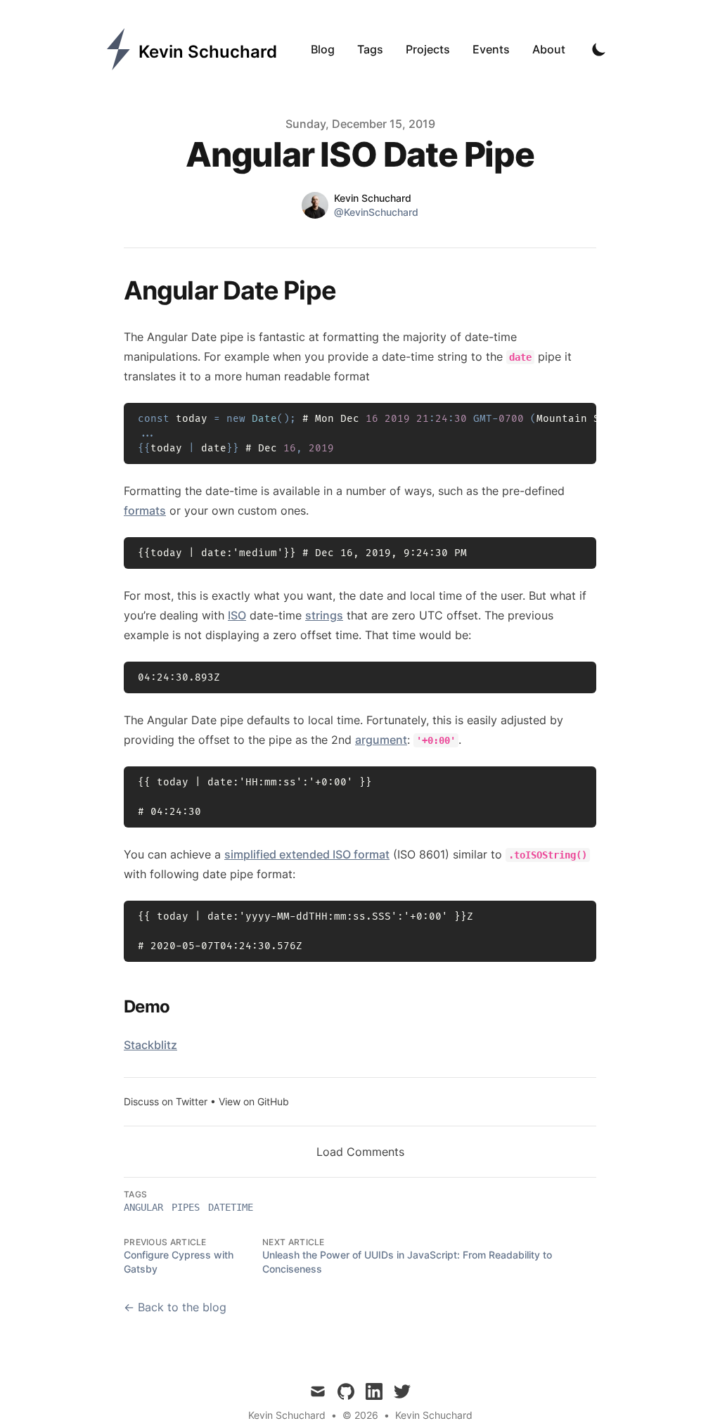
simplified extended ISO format (307, 854)
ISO (237, 615)
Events (491, 49)
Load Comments (360, 1152)
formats (145, 510)
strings (324, 615)
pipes (186, 1207)
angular (143, 1207)
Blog (323, 49)
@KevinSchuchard (376, 212)
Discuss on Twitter (165, 1101)
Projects (428, 49)
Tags (370, 49)
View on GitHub (254, 1101)
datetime (230, 1207)
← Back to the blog (175, 1307)
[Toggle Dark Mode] (599, 49)
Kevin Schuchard (433, 1415)
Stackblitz (150, 1045)
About (548, 49)
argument (381, 740)
